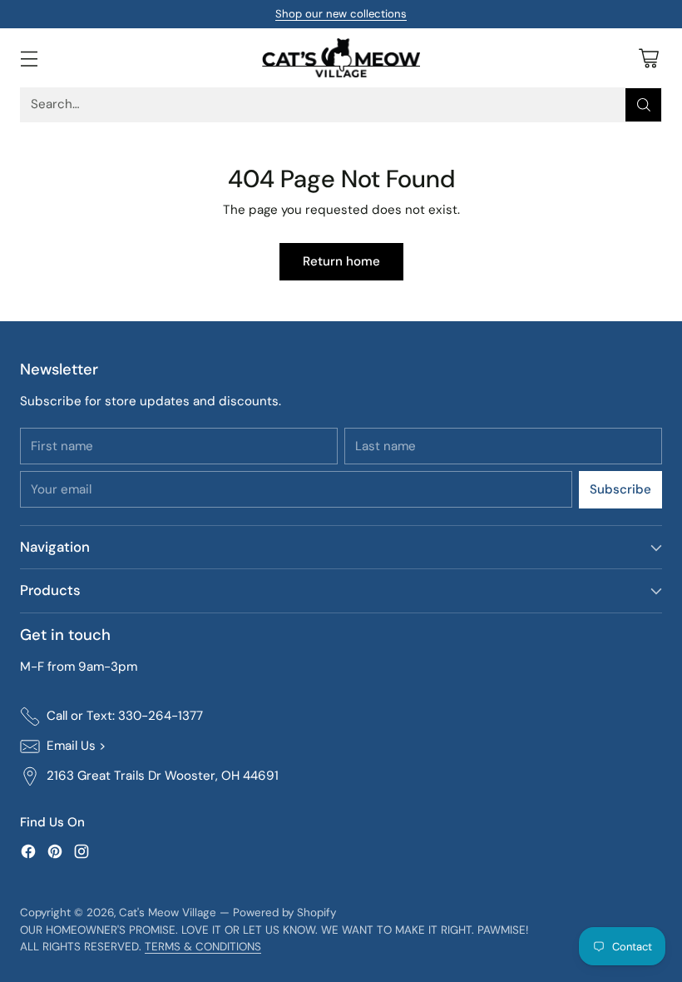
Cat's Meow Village (167, 912)
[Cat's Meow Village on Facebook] (28, 854)
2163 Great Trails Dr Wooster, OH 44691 (163, 775)
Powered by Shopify (284, 912)
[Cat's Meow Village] (341, 58)
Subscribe (620, 489)
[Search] (643, 104)
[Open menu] (29, 58)
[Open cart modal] (648, 58)
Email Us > (76, 745)
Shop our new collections (341, 14)
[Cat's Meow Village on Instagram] (81, 854)
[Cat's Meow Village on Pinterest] (55, 854)
